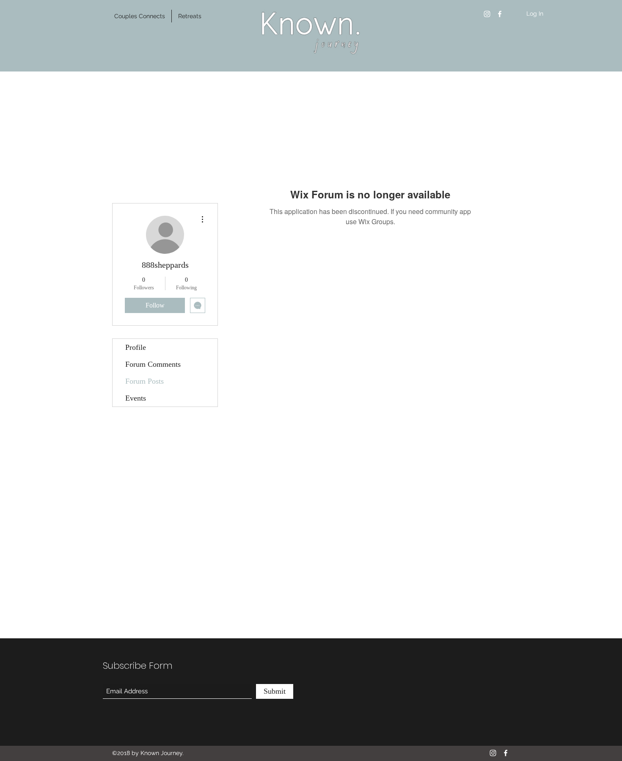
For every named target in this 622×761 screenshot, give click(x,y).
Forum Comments (153, 364)
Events (135, 398)
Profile (135, 347)
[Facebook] (499, 14)
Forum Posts (144, 381)
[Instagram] (487, 14)
